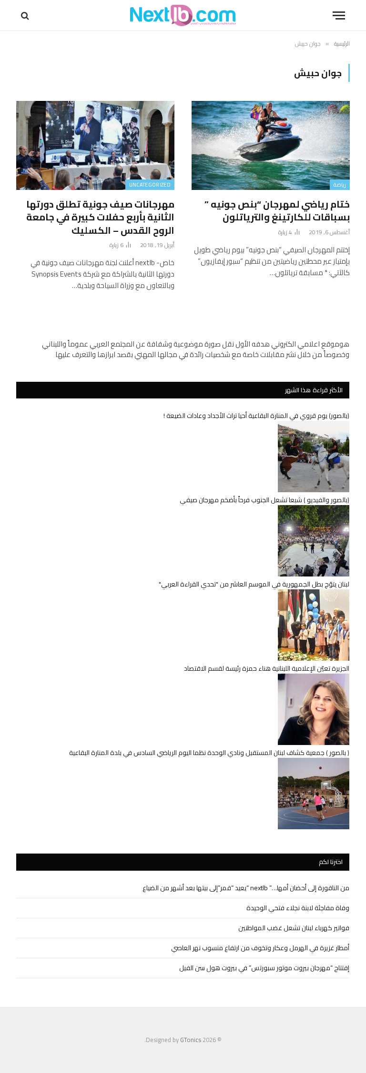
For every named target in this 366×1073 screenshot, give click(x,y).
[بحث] (26, 15)
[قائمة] (339, 15)
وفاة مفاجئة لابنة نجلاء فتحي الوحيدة (297, 908)
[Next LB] (183, 15)
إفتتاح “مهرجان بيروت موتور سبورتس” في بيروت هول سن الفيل (264, 968)
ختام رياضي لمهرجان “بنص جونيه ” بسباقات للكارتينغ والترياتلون (277, 210)
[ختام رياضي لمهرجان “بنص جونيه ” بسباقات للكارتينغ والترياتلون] (271, 145)
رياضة (340, 184)
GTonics (190, 1039)
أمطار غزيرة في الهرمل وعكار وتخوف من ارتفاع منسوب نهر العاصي (260, 948)
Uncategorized (150, 184)
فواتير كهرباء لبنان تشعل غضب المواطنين (293, 928)
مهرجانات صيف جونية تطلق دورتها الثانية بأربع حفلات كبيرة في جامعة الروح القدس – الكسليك (100, 217)
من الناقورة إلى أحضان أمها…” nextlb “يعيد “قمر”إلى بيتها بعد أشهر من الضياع (245, 888)
